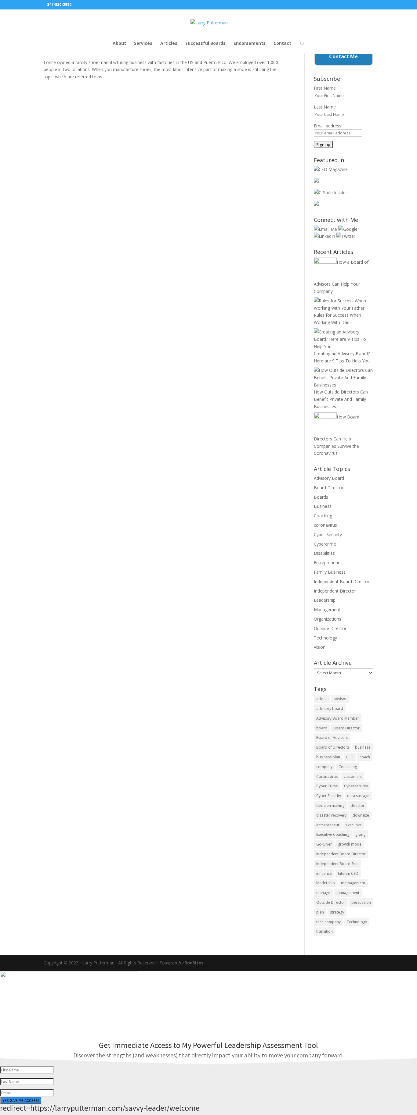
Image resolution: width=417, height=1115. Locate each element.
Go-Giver (324, 844)
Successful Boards (205, 43)
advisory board (329, 708)
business (362, 747)
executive (354, 825)
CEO (350, 757)
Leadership (324, 600)
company (324, 766)
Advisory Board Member (337, 718)
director (357, 805)
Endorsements (250, 43)
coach (365, 757)
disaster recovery (331, 815)
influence (324, 873)
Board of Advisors (332, 737)
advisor (340, 698)
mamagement (353, 882)
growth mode (349, 844)
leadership (325, 882)
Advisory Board (329, 478)
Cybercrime (325, 544)
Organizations (327, 619)
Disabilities (324, 553)
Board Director (328, 487)
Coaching (323, 515)
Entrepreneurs (328, 562)
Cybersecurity (356, 786)
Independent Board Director (341, 581)
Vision (319, 647)
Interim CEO (348, 873)
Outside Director (330, 628)
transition (324, 931)
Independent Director (335, 591)
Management (327, 609)
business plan (328, 757)
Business (323, 506)
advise (322, 698)
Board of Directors (332, 747)
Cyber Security (328, 534)
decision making (330, 805)
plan (320, 912)
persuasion (361, 902)
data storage (358, 795)
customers (353, 776)
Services (143, 43)
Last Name (325, 107)
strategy (337, 912)
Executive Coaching (332, 834)
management (347, 892)
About (119, 43)
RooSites (194, 963)
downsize (361, 815)
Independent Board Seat (337, 863)
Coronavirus (327, 776)
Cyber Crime (327, 786)
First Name (325, 88)
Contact (282, 43)
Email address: (328, 126)
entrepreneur (327, 825)
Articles (168, 43)
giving (360, 834)
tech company (328, 921)
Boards (321, 497)
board (321, 728)
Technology (325, 638)
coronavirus (325, 525)
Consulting (348, 766)
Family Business (330, 572)
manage (323, 892)
